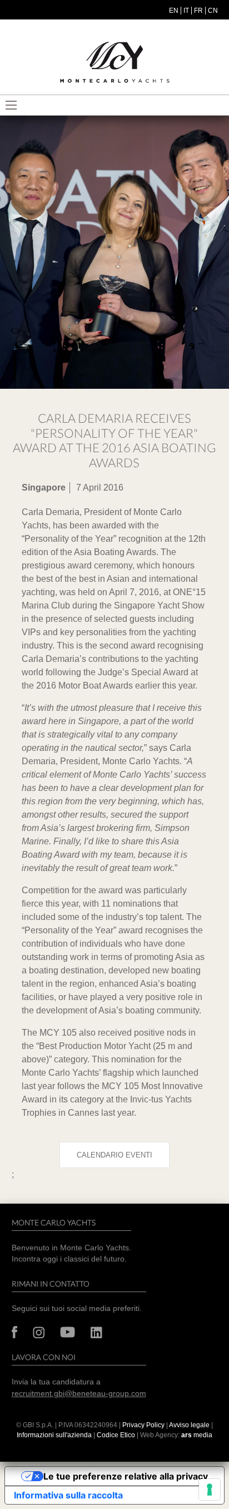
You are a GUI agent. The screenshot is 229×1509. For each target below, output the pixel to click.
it (186, 10)
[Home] (114, 62)
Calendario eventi (114, 1155)
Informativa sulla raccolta (68, 1495)
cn (213, 10)
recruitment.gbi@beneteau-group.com (79, 1393)
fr (198, 10)
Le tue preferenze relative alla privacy (125, 1476)
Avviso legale (190, 1425)
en (173, 10)
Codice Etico (116, 1435)
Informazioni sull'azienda (54, 1435)
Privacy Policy (143, 1425)
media (196, 1435)
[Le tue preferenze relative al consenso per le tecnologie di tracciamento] (209, 1489)
